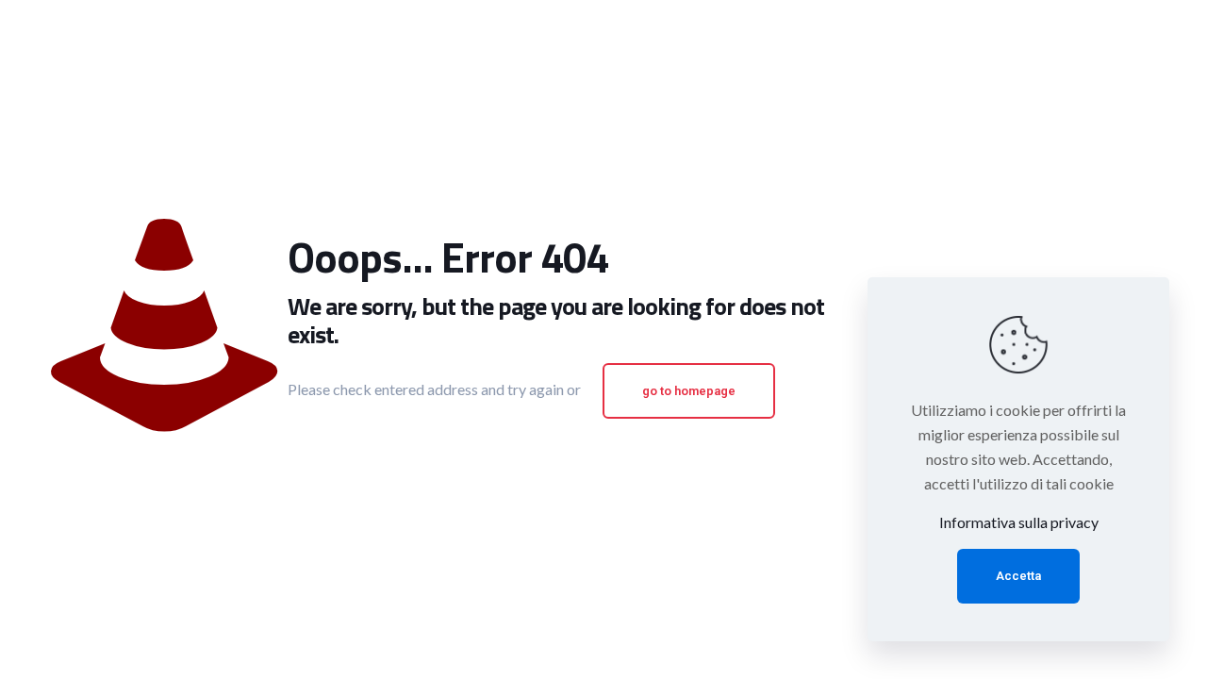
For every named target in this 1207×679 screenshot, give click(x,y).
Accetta (1018, 576)
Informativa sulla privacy (1019, 522)
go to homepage (689, 391)
